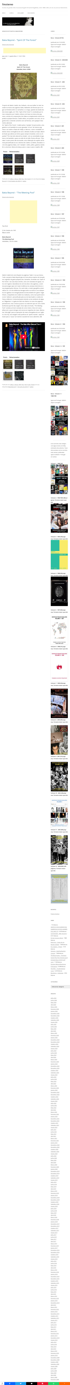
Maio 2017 (53, 1239)
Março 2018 (54, 1217)
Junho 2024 (54, 1053)
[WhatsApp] (53, 1383)
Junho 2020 (54, 1158)
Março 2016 (54, 1270)
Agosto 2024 (54, 1048)
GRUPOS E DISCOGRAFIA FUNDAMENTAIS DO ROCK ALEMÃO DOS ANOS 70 (59, 929)
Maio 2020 (53, 1160)
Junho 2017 (54, 1237)
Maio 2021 (53, 1134)
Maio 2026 (53, 1002)
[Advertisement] (24, 50)
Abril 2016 (53, 1268)
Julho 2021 (53, 1129)
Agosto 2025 (54, 1022)
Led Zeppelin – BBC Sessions (59, 933)
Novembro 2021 (55, 1121)
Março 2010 (54, 1351)
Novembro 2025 (55, 1015)
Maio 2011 (53, 1327)
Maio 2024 (53, 1055)
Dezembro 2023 (55, 1066)
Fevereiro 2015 (55, 1298)
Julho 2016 (53, 1261)
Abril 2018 (53, 1215)
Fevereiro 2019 (55, 1193)
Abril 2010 (53, 1349)
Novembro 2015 (55, 1279)
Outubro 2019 (54, 1175)
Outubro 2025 (54, 1018)
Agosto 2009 (54, 1366)
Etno (23, 179)
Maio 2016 (53, 1265)
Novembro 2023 (55, 1068)
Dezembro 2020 (55, 1145)
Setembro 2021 (55, 1125)
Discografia (31, 13)
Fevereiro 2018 (55, 1219)
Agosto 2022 (54, 1101)
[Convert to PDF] (42, 1383)
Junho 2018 (54, 1211)
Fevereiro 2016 (55, 1272)
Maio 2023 (53, 1081)
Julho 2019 (53, 1182)
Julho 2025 (53, 1024)
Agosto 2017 (54, 1232)
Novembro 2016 (55, 1252)
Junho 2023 (54, 1079)
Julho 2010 (53, 1342)
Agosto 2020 (54, 1154)
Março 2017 (54, 1243)
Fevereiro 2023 (55, 1088)
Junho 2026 (54, 1000)
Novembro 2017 (55, 1226)
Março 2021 (54, 1138)
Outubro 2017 (54, 1228)
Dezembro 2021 (55, 1118)
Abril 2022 (53, 1110)
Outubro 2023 (54, 1070)
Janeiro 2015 (54, 1300)
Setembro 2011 (55, 1318)
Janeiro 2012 (54, 1311)
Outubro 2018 (54, 1202)
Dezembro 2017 (55, 1224)
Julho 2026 (53, 998)
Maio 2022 (53, 1108)
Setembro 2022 (55, 1099)
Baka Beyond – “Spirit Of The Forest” (19, 40)
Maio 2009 (53, 1373)
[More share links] (64, 1383)
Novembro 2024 (55, 1042)
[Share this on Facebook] (9, 1383)
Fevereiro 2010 (55, 1353)
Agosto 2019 (54, 1180)
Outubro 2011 (54, 1316)
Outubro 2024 (54, 1044)
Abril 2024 (53, 1057)
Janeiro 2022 (54, 1116)
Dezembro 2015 (55, 1276)
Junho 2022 (54, 1105)
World (29, 179)
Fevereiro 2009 (55, 1379)
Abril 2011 (53, 1329)
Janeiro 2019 (54, 1195)
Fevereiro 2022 (55, 1114)
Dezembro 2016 (55, 1250)
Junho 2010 (54, 1344)
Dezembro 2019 (55, 1171)
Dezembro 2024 (55, 1040)
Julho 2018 (53, 1208)
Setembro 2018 (55, 1204)
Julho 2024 (53, 1051)
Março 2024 (54, 1059)
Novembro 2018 (55, 1200)
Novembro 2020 (55, 1147)
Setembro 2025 (55, 1020)
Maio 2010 (53, 1346)
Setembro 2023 (55, 1072)
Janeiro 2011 (54, 1336)
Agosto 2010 (54, 1340)
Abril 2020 (53, 1162)
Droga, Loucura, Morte (57, 938)
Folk (26, 179)
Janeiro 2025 (54, 1037)
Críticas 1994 (17, 179)
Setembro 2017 (55, 1230)
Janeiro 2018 (54, 1222)
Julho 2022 (53, 1103)
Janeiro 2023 (54, 1090)
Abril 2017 (53, 1241)
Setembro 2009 (55, 1364)
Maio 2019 (53, 1186)
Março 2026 (54, 1007)
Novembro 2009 (55, 1360)
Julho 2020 (53, 1156)
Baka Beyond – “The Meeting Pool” (18, 192)
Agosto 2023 (54, 1075)
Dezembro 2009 (55, 1357)
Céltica (12, 179)
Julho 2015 (53, 1287)
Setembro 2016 (55, 1257)
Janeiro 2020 (54, 1169)
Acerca (11, 13)
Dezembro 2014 (55, 1303)
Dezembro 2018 (55, 1197)
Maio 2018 (53, 1213)
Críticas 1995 (17, 384)
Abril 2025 (53, 1031)
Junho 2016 (54, 1263)
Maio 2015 (53, 1292)
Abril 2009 (53, 1375)
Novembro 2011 (55, 1314)
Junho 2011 (54, 1325)
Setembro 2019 (55, 1178)
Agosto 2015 (54, 1285)
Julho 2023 (53, 1077)
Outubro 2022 (54, 1097)
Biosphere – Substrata (57, 973)
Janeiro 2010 (54, 1355)
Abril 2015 (53, 1294)
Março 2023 (54, 1086)
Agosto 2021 (54, 1127)
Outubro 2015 (54, 1281)
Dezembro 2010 (55, 1338)
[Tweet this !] (20, 1383)
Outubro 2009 (54, 1362)
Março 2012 (54, 1307)
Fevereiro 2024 (55, 1061)
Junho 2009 (54, 1371)
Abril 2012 (53, 1305)
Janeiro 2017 (54, 1248)
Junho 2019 (54, 1184)
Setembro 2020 (55, 1151)
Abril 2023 (53, 1083)
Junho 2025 (54, 1026)
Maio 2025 (53, 1029)
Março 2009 (54, 1377)
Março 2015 (54, 1296)
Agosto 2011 (54, 1320)
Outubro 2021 (54, 1123)
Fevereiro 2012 (55, 1309)
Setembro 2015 (55, 1283)
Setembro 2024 (55, 1046)
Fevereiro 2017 (55, 1246)
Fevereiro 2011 (55, 1333)
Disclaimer (21, 13)
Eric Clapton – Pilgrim (56, 947)
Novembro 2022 (55, 1094)
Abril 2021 (53, 1136)
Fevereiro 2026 (55, 1009)
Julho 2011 (53, 1322)
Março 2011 (54, 1331)
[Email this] (31, 1383)
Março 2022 (54, 1112)
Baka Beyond (12, 387)
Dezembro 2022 (55, 1092)
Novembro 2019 (55, 1173)
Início (3, 13)
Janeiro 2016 (54, 1274)
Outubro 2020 (54, 1149)
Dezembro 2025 (55, 1013)
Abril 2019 (53, 1189)
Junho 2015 (54, 1289)
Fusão (29, 384)
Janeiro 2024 (54, 1064)
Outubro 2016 (54, 1254)
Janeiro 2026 (54, 1011)
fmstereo (7, 4)
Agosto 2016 (54, 1259)
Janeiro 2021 (54, 1143)
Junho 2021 (54, 1132)
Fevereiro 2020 (55, 1167)
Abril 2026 (53, 1005)
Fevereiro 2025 (55, 1035)
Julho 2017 (53, 1235)
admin (24, 181)
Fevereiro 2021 (55, 1140)
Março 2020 (54, 1165)
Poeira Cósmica (55, 914)
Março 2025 (54, 1033)
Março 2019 (54, 1191)
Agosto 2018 (54, 1206)
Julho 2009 (53, 1368)
